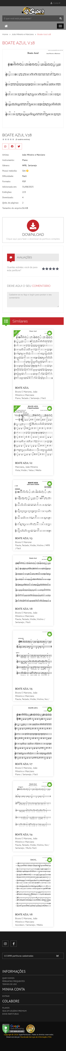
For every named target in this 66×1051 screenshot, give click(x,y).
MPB (24, 165)
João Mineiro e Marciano (23, 34)
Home (5, 34)
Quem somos (8, 978)
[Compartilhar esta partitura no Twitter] (19, 146)
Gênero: (6, 165)
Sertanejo (32, 165)
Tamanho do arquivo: (12, 208)
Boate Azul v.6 (23, 914)
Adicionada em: (9, 186)
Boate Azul (22, 388)
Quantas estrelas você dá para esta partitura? (22, 269)
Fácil (24, 176)
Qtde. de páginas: (10, 202)
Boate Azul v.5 (23, 689)
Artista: (5, 154)
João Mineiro (32, 466)
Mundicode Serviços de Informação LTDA (35, 1037)
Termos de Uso (9, 984)
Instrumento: (8, 160)
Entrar (6, 996)
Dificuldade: (7, 176)
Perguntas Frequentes (13, 981)
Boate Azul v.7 (23, 764)
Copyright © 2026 (11, 1034)
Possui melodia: (9, 170)
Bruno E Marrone (23, 391)
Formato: (6, 181)
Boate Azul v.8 (23, 609)
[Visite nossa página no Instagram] (5, 944)
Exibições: (7, 192)
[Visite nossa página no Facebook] (14, 944)
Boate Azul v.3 (23, 538)
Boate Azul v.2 (23, 463)
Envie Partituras (10, 1014)
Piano (25, 160)
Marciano (19, 466)
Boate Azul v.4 (23, 834)
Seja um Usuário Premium (14, 1011)
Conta (55, 3)
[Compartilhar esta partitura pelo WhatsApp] (5, 146)
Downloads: (7, 197)
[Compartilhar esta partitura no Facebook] (12, 146)
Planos (6, 1008)
